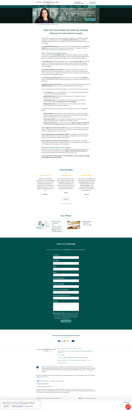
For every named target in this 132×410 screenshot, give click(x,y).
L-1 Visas (89, 360)
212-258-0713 (92, 3)
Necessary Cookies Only (17, 406)
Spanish (71, 6)
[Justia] (37, 367)
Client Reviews (63, 6)
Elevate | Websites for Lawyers (87, 398)
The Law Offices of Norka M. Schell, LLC (53, 398)
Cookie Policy (53, 381)
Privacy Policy (69, 348)
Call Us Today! (92, 2)
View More (66, 199)
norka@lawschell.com (79, 3)
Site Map (74, 348)
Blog (85, 6)
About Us (45, 6)
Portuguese (78, 6)
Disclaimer (63, 348)
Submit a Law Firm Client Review (66, 203)
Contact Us (92, 6)
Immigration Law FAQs (62, 360)
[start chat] (128, 406)
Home (39, 6)
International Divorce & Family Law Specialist (77, 360)
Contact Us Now (90, 19)
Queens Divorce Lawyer (62, 362)
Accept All (6, 406)
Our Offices (66, 215)
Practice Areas (54, 6)
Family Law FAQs (61, 355)
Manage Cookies (60, 381)
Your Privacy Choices (43, 381)
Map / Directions (56, 228)
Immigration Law (49, 24)
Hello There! (127, 402)
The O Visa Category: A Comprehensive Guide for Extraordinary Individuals (73, 357)
